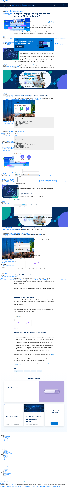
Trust (10, 481)
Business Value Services (8, 453)
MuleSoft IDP (6, 438)
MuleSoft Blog (7, 5)
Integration (55, 5)
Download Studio (6, 440)
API (25, 75)
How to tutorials (16, 10)
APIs (50, 5)
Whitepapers (6, 468)
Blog (5, 471)
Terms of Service (4, 481)
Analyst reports (6, 466)
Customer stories (7, 474)
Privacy (8, 481)
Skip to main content (4, 0)
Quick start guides (7, 459)
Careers (5, 479)
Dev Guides (28, 5)
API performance (35, 64)
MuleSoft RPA (6, 437)
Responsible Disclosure (18, 481)
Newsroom (5, 477)
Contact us (6, 460)
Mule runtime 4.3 (20, 31)
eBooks (5, 467)
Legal (1, 481)
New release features (7, 473)
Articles (5, 470)
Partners (5, 476)
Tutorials (5, 457)
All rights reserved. (13, 484)
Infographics (6, 469)
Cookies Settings (24, 481)
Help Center (6, 455)
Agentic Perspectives (37, 5)
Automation (45, 5)
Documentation (6, 458)
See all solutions (6, 448)
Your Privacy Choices (3, 483)
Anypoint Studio (38, 98)
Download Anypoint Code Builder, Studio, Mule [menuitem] (25, 7)
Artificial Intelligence (20, 5)
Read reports (19, 46)
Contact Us (3, 133)
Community (6, 456)
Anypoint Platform (7, 436)
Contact (13, 481)
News (13, 5)
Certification (6, 451)
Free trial (1, 278)
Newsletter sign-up (7, 478)
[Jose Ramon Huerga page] (15, 20)
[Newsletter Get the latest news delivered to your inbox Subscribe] (54, 425)
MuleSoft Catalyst (7, 452)
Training (5, 450)
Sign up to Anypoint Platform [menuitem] (12, 7)
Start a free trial (6, 439)
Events (5, 475)
